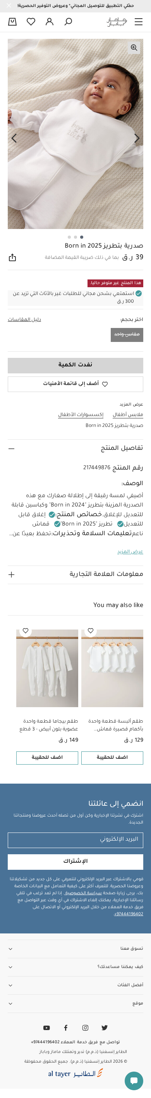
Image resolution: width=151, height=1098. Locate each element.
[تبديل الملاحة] (138, 22)
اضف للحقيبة (112, 758)
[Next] (14, 139)
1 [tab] (81, 237)
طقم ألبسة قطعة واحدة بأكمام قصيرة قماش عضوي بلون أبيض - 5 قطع (114, 726)
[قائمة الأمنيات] (90, 631)
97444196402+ (128, 914)
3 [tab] (69, 237)
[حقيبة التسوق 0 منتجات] (12, 22)
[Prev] (137, 139)
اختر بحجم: (131, 320)
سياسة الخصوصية (83, 893)
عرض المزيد (130, 552)
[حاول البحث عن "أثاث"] (68, 22)
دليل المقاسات (24, 320)
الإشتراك (75, 862)
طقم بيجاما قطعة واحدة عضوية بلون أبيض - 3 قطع (48, 725)
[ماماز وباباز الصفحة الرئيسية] (116, 22)
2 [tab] (75, 237)
